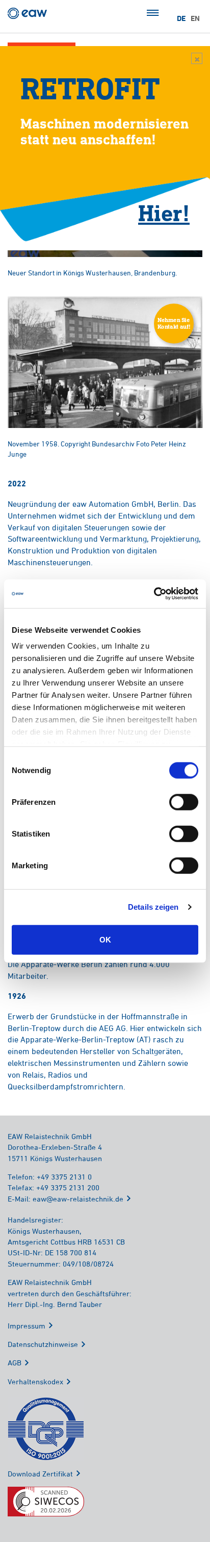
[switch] (183, 802)
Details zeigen (153, 907)
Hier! (164, 212)
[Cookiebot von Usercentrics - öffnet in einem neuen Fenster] (153, 594)
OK (105, 939)
